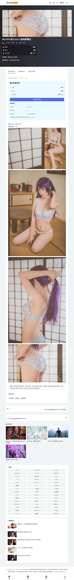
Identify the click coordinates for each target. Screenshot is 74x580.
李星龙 (17, 495)
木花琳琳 (56, 491)
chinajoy (17, 470)
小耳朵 (17, 488)
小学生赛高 (56, 485)
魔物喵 (36, 513)
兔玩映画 (37, 476)
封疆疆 (17, 485)
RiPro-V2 (18, 569)
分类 (28, 578)
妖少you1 (11, 394)
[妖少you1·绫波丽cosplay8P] (58, 432)
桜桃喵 (17, 498)
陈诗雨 (56, 510)
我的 (46, 578)
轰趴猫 (17, 510)
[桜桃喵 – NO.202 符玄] (16, 451)
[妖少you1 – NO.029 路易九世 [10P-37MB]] (16, 433)
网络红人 (56, 501)
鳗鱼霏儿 (56, 513)
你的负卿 (37, 473)
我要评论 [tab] (22, 71)
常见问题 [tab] (32, 71)
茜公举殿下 (17, 504)
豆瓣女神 (37, 507)
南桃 (56, 479)
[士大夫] (3, 43)
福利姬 (36, 501)
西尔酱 (17, 507)
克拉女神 (17, 476)
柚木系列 (56, 495)
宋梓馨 (56, 482)
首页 (16, 78)
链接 (23, 398)
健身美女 (56, 473)
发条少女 (37, 482)
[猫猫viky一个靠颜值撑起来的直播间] (12, 525)
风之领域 (17, 513)
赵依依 (56, 507)
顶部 (65, 578)
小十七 (36, 485)
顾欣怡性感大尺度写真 (24, 555)
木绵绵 (36, 491)
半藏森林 (37, 479)
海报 (17, 398)
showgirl (56, 470)
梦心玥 (36, 498)
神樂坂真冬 (17, 501)
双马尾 (17, 482)
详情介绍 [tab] (12, 71)
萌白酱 (36, 504)
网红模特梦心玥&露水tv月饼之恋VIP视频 (29, 539)
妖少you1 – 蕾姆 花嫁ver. (34, 441)
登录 (62, 2)
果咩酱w (37, 495)
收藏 (11, 398)
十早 (17, 479)
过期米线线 (36, 510)
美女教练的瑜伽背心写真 (24, 532)
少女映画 (37, 488)
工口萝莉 (56, 488)
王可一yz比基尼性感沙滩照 (25, 547)
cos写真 (7, 42)
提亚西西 (17, 491)
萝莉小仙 (56, 504)
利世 (56, 476)
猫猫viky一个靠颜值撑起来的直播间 (27, 524)
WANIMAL (17, 473)
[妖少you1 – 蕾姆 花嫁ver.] (37, 433)
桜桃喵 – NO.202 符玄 (12, 459)
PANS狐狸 (36, 470)
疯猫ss (56, 498)
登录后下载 (37, 99)
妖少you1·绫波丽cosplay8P (55, 441)
